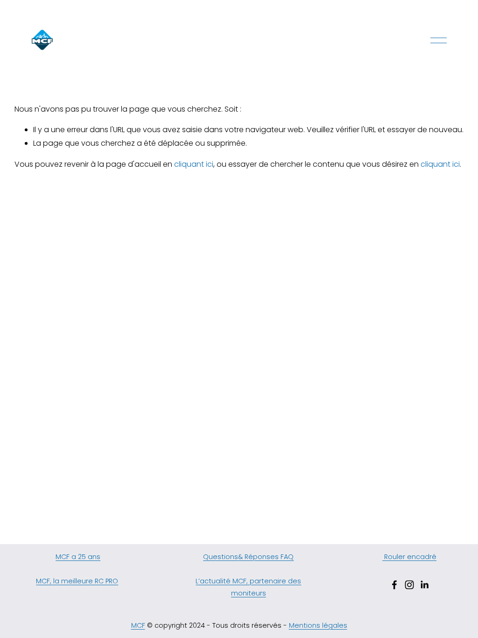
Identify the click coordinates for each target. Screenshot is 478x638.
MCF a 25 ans (78, 556)
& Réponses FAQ (266, 556)
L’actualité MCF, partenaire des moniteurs (248, 587)
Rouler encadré (409, 556)
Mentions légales (318, 625)
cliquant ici (193, 164)
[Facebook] (394, 584)
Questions (220, 556)
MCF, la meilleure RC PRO (77, 581)
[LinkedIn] (424, 584)
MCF (138, 625)
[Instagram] (409, 584)
